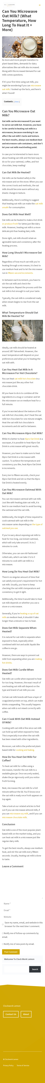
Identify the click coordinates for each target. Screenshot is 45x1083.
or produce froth (10, 223)
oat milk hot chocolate (25, 378)
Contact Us (11, 1014)
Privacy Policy (8, 1065)
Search (35, 969)
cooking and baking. (25, 750)
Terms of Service (23, 1065)
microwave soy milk (19, 813)
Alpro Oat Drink (32, 438)
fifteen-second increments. (20, 273)
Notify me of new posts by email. (19, 944)
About (26, 1014)
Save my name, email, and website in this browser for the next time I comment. (24, 924)
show (17, 101)
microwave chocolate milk (14, 817)
